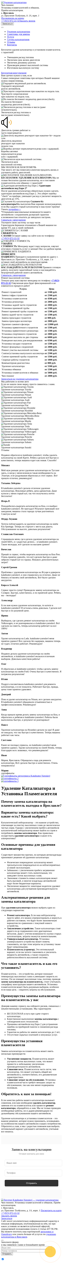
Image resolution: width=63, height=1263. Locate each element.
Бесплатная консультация (13, 73)
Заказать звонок (27, 21)
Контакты (12, 44)
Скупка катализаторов (18, 39)
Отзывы (11, 42)
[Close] (2, 1240)
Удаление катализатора (18, 31)
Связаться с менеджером (13, 220)
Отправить (31, 1183)
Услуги (10, 37)
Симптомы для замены (18, 34)
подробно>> (14, 209)
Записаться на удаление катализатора (19, 379)
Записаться (7, 24)
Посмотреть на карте (12, 18)
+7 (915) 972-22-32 (10, 21)
